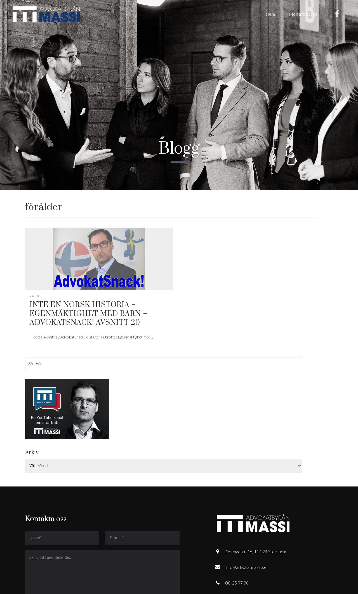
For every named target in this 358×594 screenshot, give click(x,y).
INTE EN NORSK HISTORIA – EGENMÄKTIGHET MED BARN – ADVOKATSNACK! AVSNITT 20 (88, 313)
